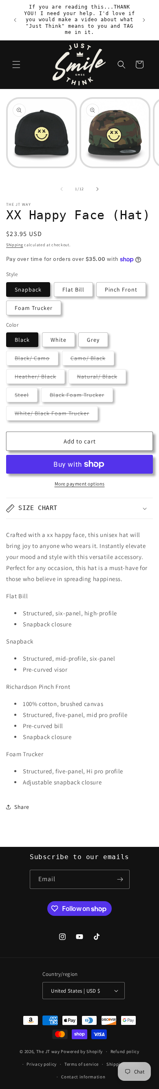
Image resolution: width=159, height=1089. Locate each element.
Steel (26, 396)
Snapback (28, 289)
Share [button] (21, 807)
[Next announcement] (144, 20)
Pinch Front (121, 289)
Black (22, 339)
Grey (93, 339)
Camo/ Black (92, 359)
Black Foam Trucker (81, 396)
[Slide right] (97, 189)
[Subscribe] (120, 879)
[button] (16, 64)
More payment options (80, 484)
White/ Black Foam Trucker (56, 415)
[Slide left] (62, 189)
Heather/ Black (40, 378)
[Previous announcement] (15, 20)
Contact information (83, 1077)
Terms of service (81, 1064)
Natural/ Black (101, 378)
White (58, 339)
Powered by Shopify (82, 1051)
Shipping (14, 244)
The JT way (48, 1051)
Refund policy (124, 1051)
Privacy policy (41, 1064)
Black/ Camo (36, 359)
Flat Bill (73, 289)
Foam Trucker (34, 308)
